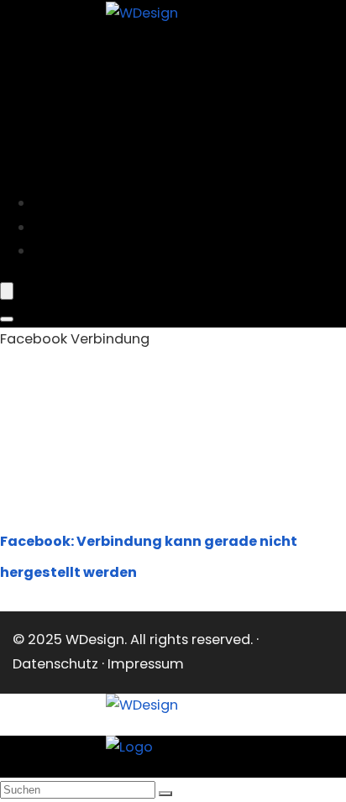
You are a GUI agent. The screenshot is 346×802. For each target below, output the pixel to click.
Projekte (72, 203)
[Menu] (6, 291)
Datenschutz (55, 664)
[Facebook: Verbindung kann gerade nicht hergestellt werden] (101, 496)
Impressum (145, 664)
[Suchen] (165, 793)
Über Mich (76, 250)
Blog (59, 227)
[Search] (6, 319)
